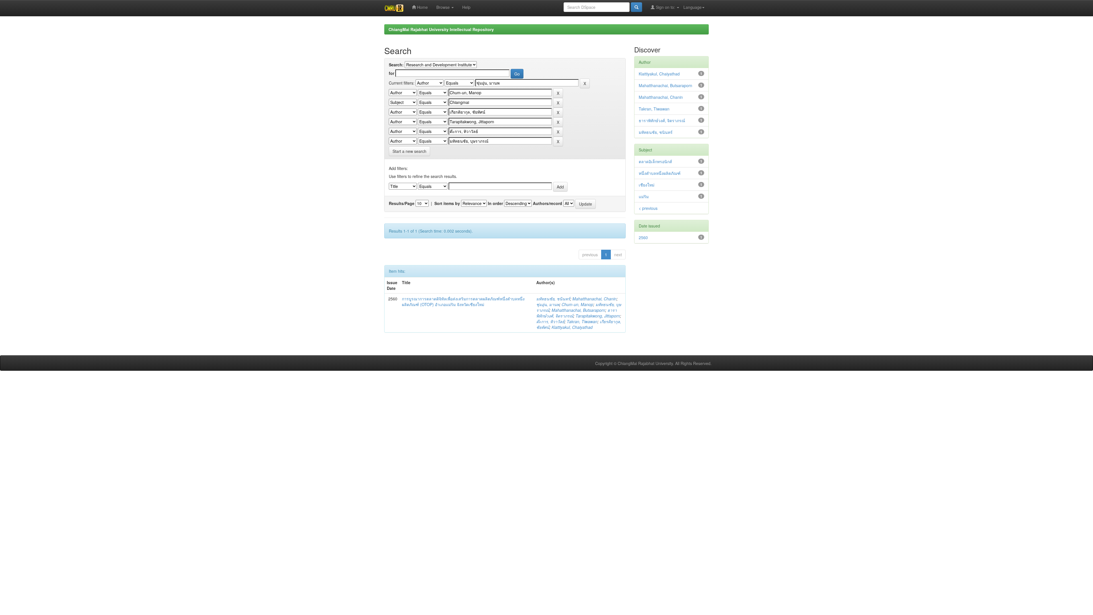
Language (692, 7)
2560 (643, 237)
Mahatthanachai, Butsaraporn (578, 310)
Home (422, 7)
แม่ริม (644, 196)
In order (495, 203)
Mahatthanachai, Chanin (594, 299)
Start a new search (409, 151)
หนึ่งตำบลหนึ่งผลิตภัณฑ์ (660, 173)
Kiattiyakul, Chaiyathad (572, 327)
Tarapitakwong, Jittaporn (598, 316)
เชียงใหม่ (646, 185)
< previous (648, 208)
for (391, 73)
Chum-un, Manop (577, 304)
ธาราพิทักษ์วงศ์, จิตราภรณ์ (662, 120)
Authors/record (547, 203)
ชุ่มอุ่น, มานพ (547, 304)
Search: (396, 64)
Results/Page (401, 203)
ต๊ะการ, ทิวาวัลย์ (550, 321)
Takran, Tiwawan (582, 321)
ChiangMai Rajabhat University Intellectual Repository (441, 29)
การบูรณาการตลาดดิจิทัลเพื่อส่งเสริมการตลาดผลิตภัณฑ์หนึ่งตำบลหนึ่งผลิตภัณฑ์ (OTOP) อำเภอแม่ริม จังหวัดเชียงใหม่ (463, 301)
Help (466, 7)
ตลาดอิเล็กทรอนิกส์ (655, 161)
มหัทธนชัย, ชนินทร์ (553, 299)
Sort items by (447, 203)
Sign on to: (665, 7)
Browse (443, 7)
